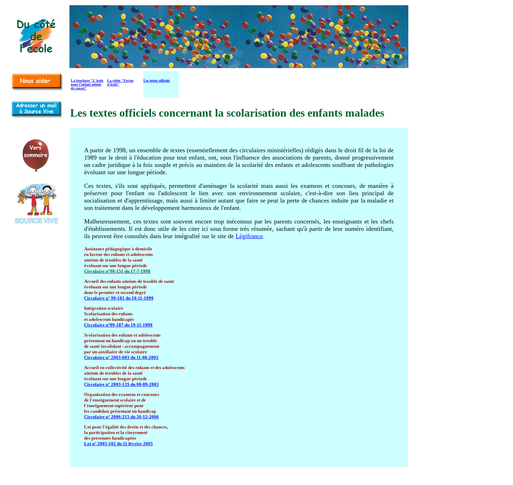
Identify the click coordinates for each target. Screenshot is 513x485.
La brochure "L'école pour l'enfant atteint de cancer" (87, 84)
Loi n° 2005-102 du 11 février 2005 (118, 443)
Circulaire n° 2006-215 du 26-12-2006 (121, 416)
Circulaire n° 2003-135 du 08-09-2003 (121, 384)
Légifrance (249, 236)
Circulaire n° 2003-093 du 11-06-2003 (121, 357)
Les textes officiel (156, 80)
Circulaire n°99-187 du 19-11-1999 (118, 325)
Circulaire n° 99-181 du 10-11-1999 (119, 298)
